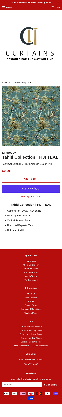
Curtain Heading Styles (31, 338)
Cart (57, 7)
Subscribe (50, 384)
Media (31, 301)
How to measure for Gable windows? (31, 346)
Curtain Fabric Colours (31, 342)
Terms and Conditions (31, 309)
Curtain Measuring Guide (31, 330)
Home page (31, 261)
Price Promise (31, 298)
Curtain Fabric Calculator (31, 327)
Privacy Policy (31, 305)
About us (31, 294)
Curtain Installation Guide (31, 334)
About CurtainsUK (31, 265)
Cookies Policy (31, 313)
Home (4, 83)
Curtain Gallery (31, 272)
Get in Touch (31, 276)
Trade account (31, 280)
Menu (9, 7)
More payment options (31, 196)
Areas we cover (31, 269)
